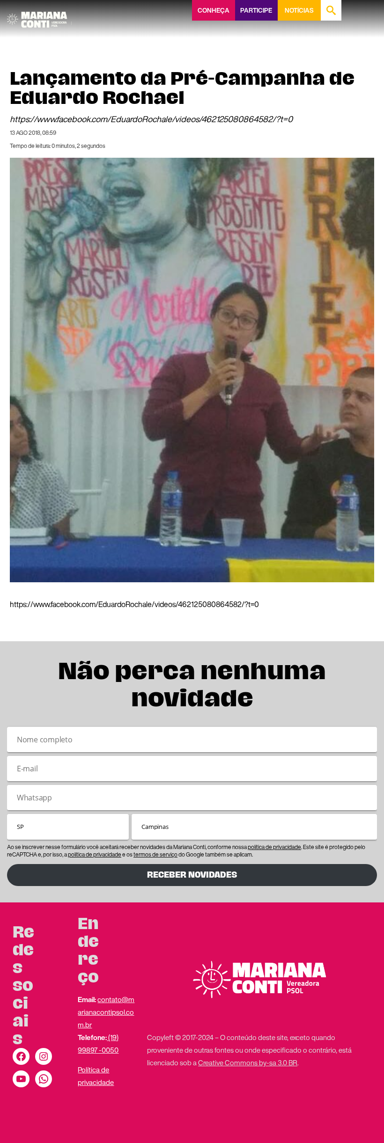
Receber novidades (192, 875)
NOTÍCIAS (299, 10)
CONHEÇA (213, 10)
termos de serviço (155, 854)
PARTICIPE (256, 10)
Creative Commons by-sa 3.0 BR (247, 1062)
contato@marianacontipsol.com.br (106, 1012)
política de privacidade (274, 847)
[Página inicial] (39, 16)
